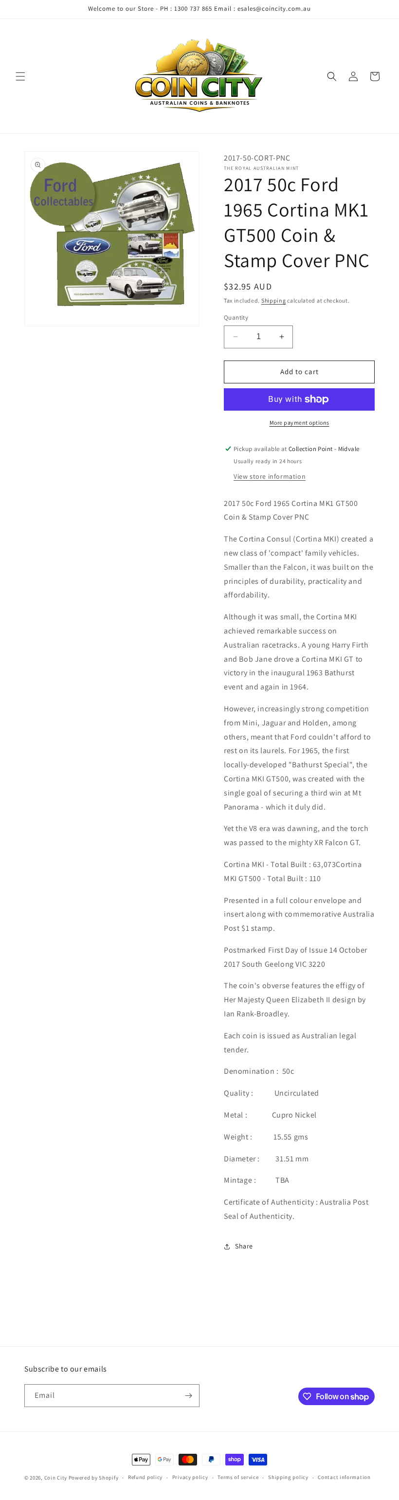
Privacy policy (190, 1477)
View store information (270, 476)
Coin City (55, 1477)
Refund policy (145, 1477)
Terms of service (238, 1477)
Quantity (236, 317)
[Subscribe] (188, 1395)
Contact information (344, 1477)
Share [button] (244, 1246)
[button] (20, 76)
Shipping (273, 300)
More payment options (299, 422)
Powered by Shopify (94, 1477)
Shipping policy (288, 1477)
